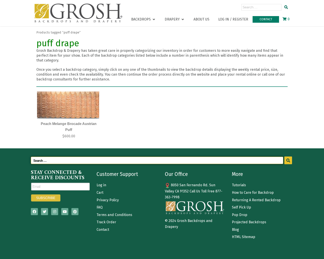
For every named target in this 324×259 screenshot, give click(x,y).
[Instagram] (54, 211)
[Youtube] (64, 211)
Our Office (176, 174)
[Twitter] (44, 211)
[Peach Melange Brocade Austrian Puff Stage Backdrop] (68, 105)
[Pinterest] (74, 211)
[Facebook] (34, 211)
